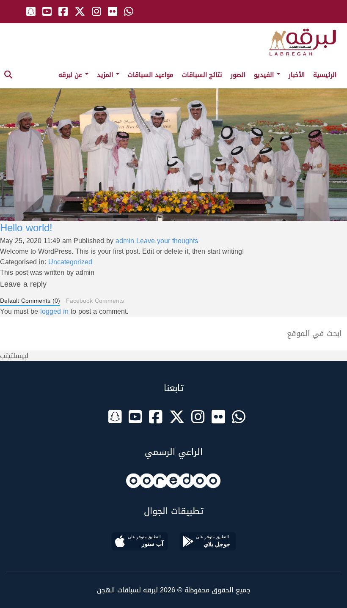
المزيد (106, 75)
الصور (238, 75)
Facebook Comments (95, 300)
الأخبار (297, 75)
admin (125, 240)
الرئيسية (324, 75)
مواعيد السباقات (151, 75)
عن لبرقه (71, 75)
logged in (54, 311)
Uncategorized (70, 261)
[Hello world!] (173, 137)
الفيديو (265, 75)
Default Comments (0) (30, 301)
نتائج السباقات (202, 75)
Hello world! (26, 228)
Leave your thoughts (167, 240)
